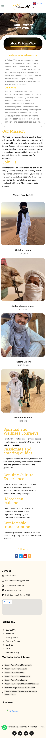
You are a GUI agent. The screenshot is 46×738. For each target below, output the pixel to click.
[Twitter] (21, 556)
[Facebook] (16, 556)
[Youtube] (25, 556)
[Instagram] (29, 556)
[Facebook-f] (14, 733)
